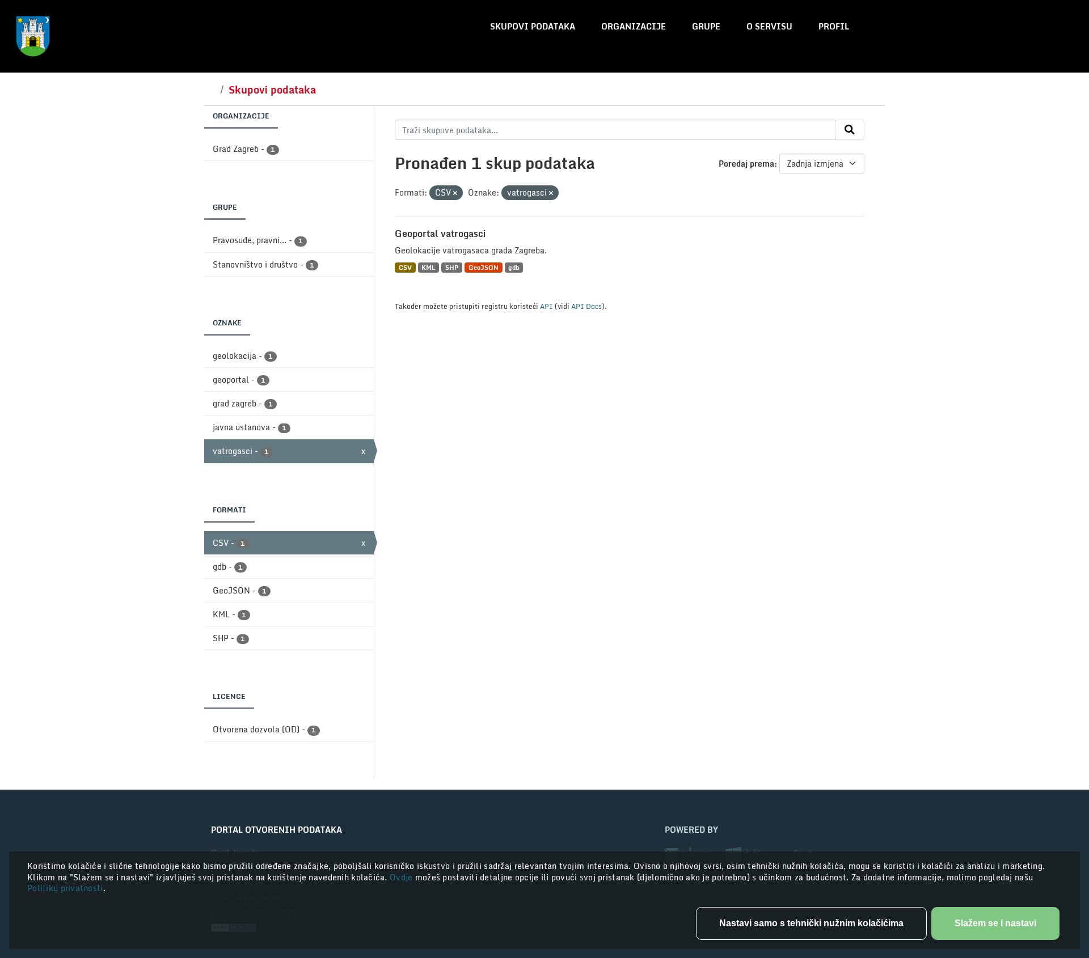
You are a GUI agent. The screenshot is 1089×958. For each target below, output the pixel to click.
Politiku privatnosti (65, 888)
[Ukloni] (455, 193)
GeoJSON (483, 267)
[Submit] (849, 130)
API (546, 306)
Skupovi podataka (532, 26)
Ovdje (402, 877)
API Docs (586, 306)
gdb (513, 267)
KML (428, 267)
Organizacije (633, 26)
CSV (405, 267)
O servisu (769, 26)
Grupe (706, 26)
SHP (451, 267)
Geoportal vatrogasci (440, 233)
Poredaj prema (746, 163)
